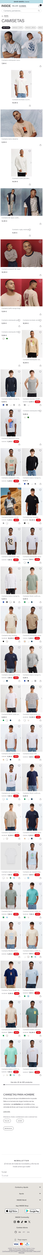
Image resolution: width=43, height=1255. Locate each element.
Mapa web (21, 1252)
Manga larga (30, 28)
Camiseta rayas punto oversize (12, 832)
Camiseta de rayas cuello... (11, 218)
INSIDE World (21, 1200)
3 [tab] (15, 71)
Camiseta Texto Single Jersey (12, 990)
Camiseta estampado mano (11, 60)
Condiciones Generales (25, 1251)
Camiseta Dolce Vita (30, 754)
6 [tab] (29, 371)
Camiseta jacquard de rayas (11, 269)
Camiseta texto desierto (10, 139)
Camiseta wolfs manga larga (11, 308)
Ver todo (6, 28)
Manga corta (17, 28)
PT (24, 1232)
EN (28, 1232)
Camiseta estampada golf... (11, 320)
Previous (13, 84)
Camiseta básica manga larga (11, 399)
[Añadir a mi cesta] (40, 66)
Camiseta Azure (7, 911)
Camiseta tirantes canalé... (32, 399)
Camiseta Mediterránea (10, 951)
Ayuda (21, 1194)
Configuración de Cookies (10, 1251)
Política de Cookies (27, 1249)
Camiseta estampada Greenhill (12, 332)
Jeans (20, 1121)
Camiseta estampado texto (32, 557)
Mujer (15, 6)
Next (29, 84)
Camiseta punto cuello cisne (32, 911)
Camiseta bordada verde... (32, 320)
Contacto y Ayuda (21, 1187)
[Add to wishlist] (40, 32)
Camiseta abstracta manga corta (13, 438)
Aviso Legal (36, 1251)
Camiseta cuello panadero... (21, 178)
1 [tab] (2, 32)
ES (20, 1232)
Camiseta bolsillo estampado (32, 1030)
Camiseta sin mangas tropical (11, 793)
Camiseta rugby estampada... (22, 229)
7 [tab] (30, 371)
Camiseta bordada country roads (23, 100)
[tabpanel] (21, 84)
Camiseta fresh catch (30, 1069)
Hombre (22, 6)
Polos (7, 1121)
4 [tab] (16, 71)
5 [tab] (17, 71)
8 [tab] (10, 489)
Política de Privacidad (15, 1249)
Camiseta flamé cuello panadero (13, 714)
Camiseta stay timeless (30, 517)
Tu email (4, 1172)
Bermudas (8, 1128)
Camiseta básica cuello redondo (12, 872)
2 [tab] (14, 71)
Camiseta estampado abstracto (12, 478)
